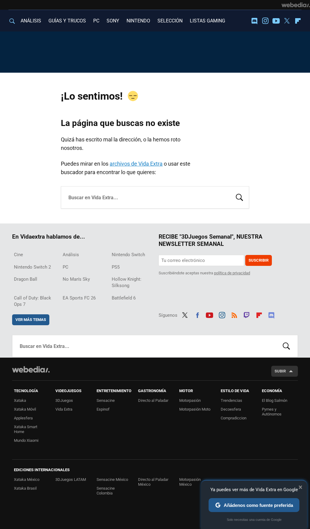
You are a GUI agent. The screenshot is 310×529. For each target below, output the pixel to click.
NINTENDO (138, 21)
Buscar (239, 197)
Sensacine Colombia (106, 490)
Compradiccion (233, 418)
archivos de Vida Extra (136, 163)
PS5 (116, 267)
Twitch (247, 314)
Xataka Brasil (25, 488)
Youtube (276, 21)
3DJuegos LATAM (70, 479)
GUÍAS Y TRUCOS (67, 21)
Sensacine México (112, 479)
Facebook (197, 314)
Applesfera (23, 418)
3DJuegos (64, 400)
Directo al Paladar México (153, 482)
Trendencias (231, 400)
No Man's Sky (76, 279)
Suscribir (259, 260)
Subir (280, 371)
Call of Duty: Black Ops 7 (32, 301)
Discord (254, 21)
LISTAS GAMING (207, 21)
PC (96, 21)
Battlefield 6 (124, 298)
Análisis (71, 254)
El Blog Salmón (274, 400)
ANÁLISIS (31, 21)
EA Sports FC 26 (79, 298)
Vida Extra (63, 409)
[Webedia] (296, 4)
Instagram (265, 21)
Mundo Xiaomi (26, 440)
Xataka (20, 400)
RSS (234, 314)
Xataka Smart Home (25, 429)
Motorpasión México (190, 482)
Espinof (103, 409)
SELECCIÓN (170, 21)
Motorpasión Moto (194, 409)
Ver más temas (30, 319)
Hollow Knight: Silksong (126, 282)
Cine (18, 254)
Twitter (287, 21)
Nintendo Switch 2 (32, 267)
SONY (113, 21)
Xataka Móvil (25, 409)
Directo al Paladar (153, 400)
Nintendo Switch (128, 254)
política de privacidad (232, 273)
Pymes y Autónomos (272, 411)
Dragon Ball (25, 279)
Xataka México (26, 479)
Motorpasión (190, 400)
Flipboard (298, 21)
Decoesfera (231, 409)
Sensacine (106, 400)
